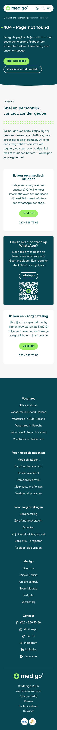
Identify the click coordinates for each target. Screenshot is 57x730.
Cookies (28, 701)
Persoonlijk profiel (28, 480)
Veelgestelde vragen (28, 493)
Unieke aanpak (28, 581)
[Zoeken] (43, 8)
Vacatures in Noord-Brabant (28, 432)
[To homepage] (28, 676)
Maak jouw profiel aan (28, 486)
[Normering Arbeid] (32, 721)
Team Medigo (28, 588)
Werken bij (23, 18)
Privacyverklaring (28, 696)
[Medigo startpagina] (17, 8)
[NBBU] (24, 721)
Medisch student (29, 459)
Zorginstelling (28, 514)
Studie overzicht (28, 473)
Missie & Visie (28, 575)
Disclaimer (28, 711)
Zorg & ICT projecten (28, 541)
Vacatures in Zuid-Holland (28, 419)
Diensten (28, 527)
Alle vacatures (28, 405)
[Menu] (49, 8)
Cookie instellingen (28, 706)
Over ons (11, 18)
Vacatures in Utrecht (28, 425)
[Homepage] (4, 18)
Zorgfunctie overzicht (28, 466)
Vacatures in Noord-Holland (28, 412)
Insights (28, 595)
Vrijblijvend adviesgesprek (28, 534)
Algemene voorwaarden (28, 691)
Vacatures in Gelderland (28, 439)
